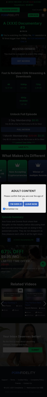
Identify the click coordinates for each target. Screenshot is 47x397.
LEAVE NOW (31, 204)
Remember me (11, 209)
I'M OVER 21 (16, 204)
